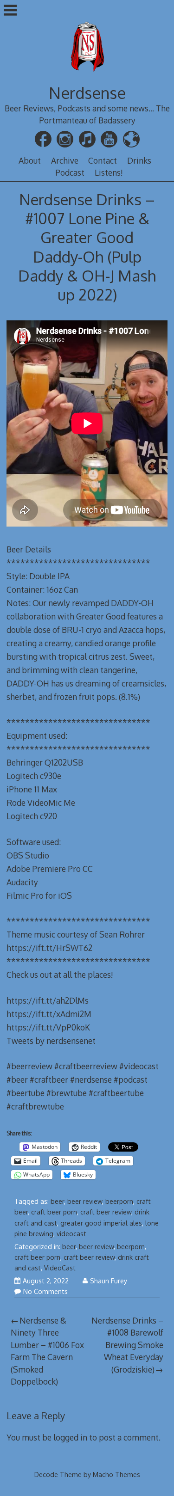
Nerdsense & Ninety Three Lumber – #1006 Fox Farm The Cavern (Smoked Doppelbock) (47, 1350)
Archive (64, 160)
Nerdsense (87, 93)
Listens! (109, 172)
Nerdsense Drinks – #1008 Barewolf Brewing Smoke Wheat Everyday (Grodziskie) (127, 1344)
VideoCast (60, 1268)
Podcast (69, 172)
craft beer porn (54, 1212)
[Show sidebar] (10, 11)
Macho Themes (116, 1474)
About (30, 160)
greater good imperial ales (101, 1223)
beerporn (119, 1201)
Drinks (139, 160)
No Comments (45, 1291)
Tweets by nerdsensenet (51, 1041)
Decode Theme (58, 1474)
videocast (71, 1234)
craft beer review (105, 1212)
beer (57, 1201)
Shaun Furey (108, 1281)
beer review (84, 1201)
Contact (102, 160)
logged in (70, 1437)
